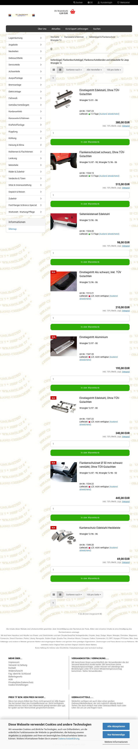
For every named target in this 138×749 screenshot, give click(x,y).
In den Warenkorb (90, 142)
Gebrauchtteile (16, 58)
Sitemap (12, 229)
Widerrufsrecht (15, 671)
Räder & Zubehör (16, 171)
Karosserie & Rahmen (19, 118)
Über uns (42, 29)
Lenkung (13, 158)
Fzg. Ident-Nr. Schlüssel (19, 674)
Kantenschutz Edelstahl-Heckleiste (99, 527)
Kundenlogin (106, 2)
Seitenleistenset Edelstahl (94, 214)
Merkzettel (124, 2)
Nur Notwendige (116, 734)
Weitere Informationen (116, 742)
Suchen (79, 2)
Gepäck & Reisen (17, 192)
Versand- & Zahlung (17, 665)
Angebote (13, 44)
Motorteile (13, 165)
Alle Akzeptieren (116, 726)
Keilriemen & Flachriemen (21, 151)
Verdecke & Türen (17, 178)
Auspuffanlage (16, 78)
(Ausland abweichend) (109, 114)
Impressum (13, 662)
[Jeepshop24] (21, 15)
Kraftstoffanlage (16, 125)
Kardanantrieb (15, 111)
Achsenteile (14, 71)
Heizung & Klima (16, 145)
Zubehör (12, 198)
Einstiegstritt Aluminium (93, 337)
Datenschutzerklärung (68, 738)
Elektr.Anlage (15, 91)
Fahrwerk (13, 98)
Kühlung (12, 138)
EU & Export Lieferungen (76, 29)
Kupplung (13, 131)
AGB (10, 679)
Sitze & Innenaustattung (20, 185)
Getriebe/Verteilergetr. (19, 105)
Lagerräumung (15, 38)
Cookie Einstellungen (18, 685)
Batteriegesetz (15, 676)
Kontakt (12, 668)
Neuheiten (13, 51)
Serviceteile (14, 64)
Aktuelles (55, 29)
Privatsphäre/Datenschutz (20, 682)
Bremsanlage (15, 85)
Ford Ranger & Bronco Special (23, 205)
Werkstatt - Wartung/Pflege (22, 212)
